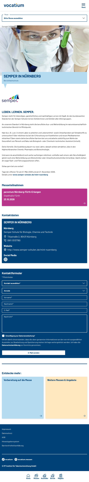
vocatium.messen (25, 459)
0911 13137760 (13, 240)
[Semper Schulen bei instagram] (5, 259)
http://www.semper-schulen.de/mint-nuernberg (32, 249)
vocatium (9, 459)
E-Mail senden (33, 353)
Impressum (6, 429)
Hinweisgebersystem (10, 441)
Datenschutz (7, 433)
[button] (44, 18)
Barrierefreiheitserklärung (13, 445)
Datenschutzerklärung (11, 345)
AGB (3, 437)
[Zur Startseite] (19, 5)
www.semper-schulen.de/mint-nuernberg (30, 174)
